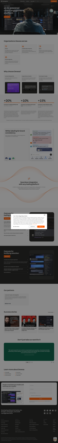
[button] (16, 226)
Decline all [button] (33, 226)
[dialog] (29, 221)
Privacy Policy (35, 224)
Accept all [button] (41, 226)
